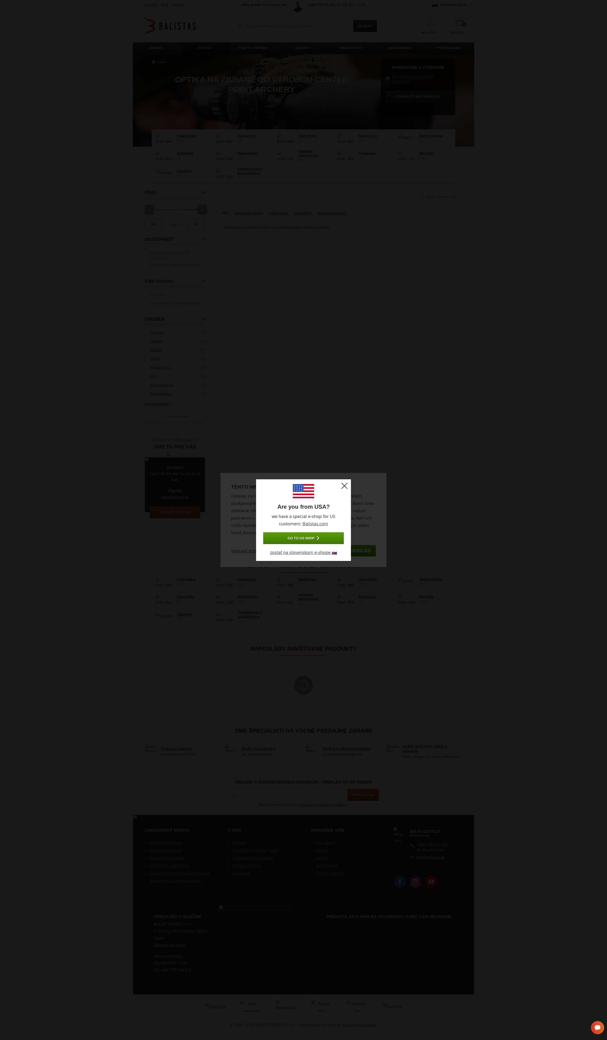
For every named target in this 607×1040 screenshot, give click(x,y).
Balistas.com (315, 524)
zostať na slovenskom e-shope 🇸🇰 (303, 552)
